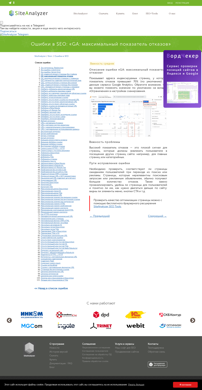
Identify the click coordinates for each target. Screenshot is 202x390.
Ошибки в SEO (61, 56)
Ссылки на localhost (49, 265)
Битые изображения (49, 134)
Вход (170, 3)
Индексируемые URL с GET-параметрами (58, 176)
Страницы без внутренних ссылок (55, 269)
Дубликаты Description (50, 153)
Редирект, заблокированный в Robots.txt (57, 252)
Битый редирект (47, 138)
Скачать (103, 13)
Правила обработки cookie (95, 361)
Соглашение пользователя (95, 351)
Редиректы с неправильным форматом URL (59, 257)
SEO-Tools (152, 13)
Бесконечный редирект (50, 131)
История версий (59, 351)
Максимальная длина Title (51, 193)
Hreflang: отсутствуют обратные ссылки (58, 104)
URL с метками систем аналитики (55, 125)
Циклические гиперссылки (52, 276)
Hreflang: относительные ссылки (54, 97)
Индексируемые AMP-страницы (54, 174)
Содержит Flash (47, 261)
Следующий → (157, 216)
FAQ (70, 363)
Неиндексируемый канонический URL (57, 216)
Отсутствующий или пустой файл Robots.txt (59, 248)
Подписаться (8, 31)
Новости (54, 347)
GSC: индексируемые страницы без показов (59, 85)
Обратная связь (156, 351)
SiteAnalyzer (80, 13)
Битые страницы (48, 136)
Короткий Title (47, 187)
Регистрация (182, 3)
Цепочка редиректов (49, 274)
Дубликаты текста (48, 161)
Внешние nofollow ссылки (51, 144)
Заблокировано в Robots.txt (52, 165)
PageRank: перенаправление (52, 119)
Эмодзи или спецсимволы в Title (54, 280)
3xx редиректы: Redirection (52, 68)
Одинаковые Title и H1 (50, 233)
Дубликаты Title (47, 157)
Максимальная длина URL (51, 195)
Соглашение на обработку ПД (97, 354)
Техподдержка (156, 347)
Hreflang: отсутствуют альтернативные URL (59, 102)
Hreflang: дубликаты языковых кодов (56, 91)
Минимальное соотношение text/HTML (57, 210)
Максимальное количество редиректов (57, 202)
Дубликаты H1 (46, 155)
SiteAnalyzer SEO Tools (107, 206)
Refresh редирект (48, 121)
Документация (58, 363)
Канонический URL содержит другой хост (58, 178)
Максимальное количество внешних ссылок (59, 197)
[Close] (1, 22)
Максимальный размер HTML (53, 204)
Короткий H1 (46, 184)
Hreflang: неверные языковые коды (55, 95)
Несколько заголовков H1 (51, 225)
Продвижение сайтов (127, 351)
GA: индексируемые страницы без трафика (59, 74)
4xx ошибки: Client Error (50, 70)
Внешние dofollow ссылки (51, 142)
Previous (9, 321)
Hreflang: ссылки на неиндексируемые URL (59, 106)
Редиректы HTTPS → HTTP (52, 255)
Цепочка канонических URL (52, 271)
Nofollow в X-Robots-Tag (51, 110)
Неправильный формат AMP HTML (55, 221)
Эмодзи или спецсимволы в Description (57, 278)
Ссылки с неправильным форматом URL (57, 267)
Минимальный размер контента (54, 212)
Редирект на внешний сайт (52, 250)
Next (193, 321)
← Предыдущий (100, 216)
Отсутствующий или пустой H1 (54, 244)
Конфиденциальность (92, 358)
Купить (120, 13)
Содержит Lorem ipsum (50, 263)
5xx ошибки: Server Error (51, 72)
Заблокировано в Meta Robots (53, 163)
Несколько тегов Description (53, 227)
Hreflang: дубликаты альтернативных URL (58, 89)
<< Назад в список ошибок (51, 288)
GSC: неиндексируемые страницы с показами (60, 87)
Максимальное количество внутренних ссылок (60, 199)
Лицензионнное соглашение (96, 347)
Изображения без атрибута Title (54, 172)
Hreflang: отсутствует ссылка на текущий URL (60, 100)
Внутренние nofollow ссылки (53, 146)
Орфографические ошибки (52, 238)
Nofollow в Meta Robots (50, 108)
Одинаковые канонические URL (54, 235)
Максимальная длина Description (54, 189)
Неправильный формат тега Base (54, 223)
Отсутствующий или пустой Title (54, 246)
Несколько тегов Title (50, 229)
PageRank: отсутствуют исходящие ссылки (59, 114)
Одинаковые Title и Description (54, 231)
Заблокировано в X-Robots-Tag (53, 167)
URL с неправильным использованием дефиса (60, 129)
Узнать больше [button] (136, 384)
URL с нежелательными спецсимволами (58, 127)
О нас (172, 13)
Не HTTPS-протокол (49, 214)
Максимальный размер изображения (56, 206)
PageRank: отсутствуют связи (53, 117)
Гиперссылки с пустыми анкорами (55, 150)
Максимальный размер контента (54, 208)
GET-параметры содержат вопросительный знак (61, 80)
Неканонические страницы (52, 219)
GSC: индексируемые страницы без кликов (59, 83)
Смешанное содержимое (51, 259)
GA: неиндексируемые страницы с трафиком (60, 78)
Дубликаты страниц (49, 159)
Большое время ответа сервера (54, 140)
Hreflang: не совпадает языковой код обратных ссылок (63, 93)
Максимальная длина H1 (51, 191)
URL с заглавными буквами (52, 123)
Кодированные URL (49, 180)
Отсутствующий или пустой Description (57, 242)
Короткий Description (50, 182)
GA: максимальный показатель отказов (57, 76)
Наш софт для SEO (125, 347)
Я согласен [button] (185, 385)
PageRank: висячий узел (50, 112)
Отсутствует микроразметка (53, 240)
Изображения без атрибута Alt (53, 170)
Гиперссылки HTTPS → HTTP (53, 148)
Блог (135, 13)
